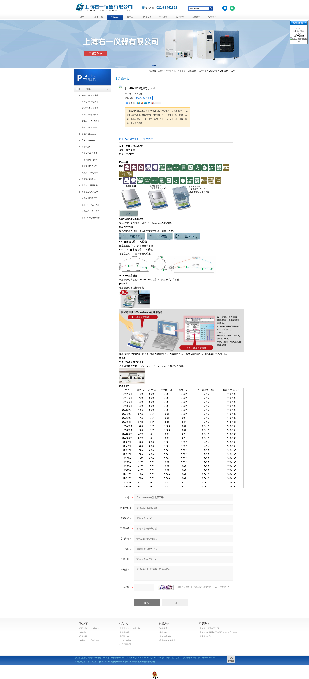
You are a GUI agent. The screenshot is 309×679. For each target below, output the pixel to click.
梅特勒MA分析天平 (90, 95)
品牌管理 (180, 17)
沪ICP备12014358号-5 (207, 657)
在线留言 (196, 17)
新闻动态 (83, 632)
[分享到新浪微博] (142, 103)
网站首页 (78, 657)
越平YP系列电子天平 (91, 217)
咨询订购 (135, 133)
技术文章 (147, 17)
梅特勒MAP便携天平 (90, 121)
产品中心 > (168, 71)
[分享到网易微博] (152, 103)
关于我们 (98, 17)
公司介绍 (83, 628)
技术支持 (83, 636)
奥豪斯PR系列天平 (90, 185)
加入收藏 (158, 133)
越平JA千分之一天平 (90, 211)
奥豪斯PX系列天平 (90, 179)
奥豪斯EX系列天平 (90, 172)
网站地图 (186, 657)
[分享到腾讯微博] (145, 103)
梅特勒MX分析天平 (90, 108)
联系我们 (212, 17)
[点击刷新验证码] (166, 587)
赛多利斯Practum (89, 134)
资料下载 (163, 17)
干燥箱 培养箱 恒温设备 (129, 628)
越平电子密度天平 (89, 198)
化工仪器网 (177, 657)
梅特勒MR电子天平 (90, 115)
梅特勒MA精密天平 (90, 102)
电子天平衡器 (85, 89)
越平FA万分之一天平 (90, 205)
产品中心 (115, 17)
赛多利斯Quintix (88, 140)
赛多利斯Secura (88, 147)
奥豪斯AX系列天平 (90, 192)
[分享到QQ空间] (138, 103)
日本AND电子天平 (90, 153)
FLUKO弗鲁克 (125, 640)
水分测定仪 (124, 636)
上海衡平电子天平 (89, 166)
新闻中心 (131, 17)
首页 (82, 17)
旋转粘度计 (124, 632)
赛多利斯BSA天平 (89, 127)
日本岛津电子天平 (89, 160)
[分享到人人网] (149, 103)
